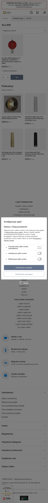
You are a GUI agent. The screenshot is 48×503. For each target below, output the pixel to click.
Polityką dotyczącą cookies (14, 232)
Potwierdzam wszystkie (24, 267)
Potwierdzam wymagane (24, 274)
